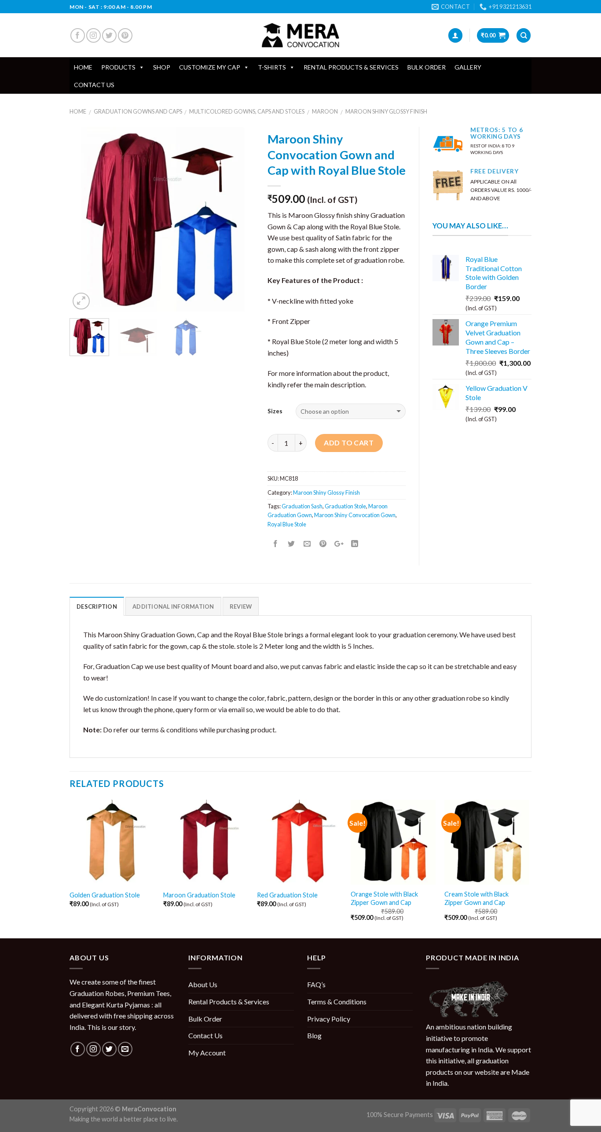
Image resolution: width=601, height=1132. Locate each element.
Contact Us (94, 84)
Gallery (467, 67)
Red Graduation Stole (287, 895)
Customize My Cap (209, 67)
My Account (207, 1052)
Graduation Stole (345, 506)
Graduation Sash (302, 506)
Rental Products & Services (351, 67)
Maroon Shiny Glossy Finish (386, 111)
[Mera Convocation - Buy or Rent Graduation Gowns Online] (300, 35)
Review (241, 606)
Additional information (173, 606)
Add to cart (349, 442)
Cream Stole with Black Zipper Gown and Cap (476, 898)
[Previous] (84, 219)
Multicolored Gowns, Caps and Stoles (246, 111)
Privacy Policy (328, 1018)
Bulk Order (426, 67)
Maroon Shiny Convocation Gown (355, 514)
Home (83, 67)
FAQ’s (316, 984)
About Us (202, 984)
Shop (161, 67)
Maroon (325, 111)
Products (118, 67)
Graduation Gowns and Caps (138, 111)
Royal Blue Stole (287, 524)
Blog (314, 1035)
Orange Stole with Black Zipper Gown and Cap (384, 898)
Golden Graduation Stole (105, 895)
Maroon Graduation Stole (199, 895)
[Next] (239, 219)
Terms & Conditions (336, 1001)
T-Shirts (272, 67)
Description (97, 606)
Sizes (275, 411)
